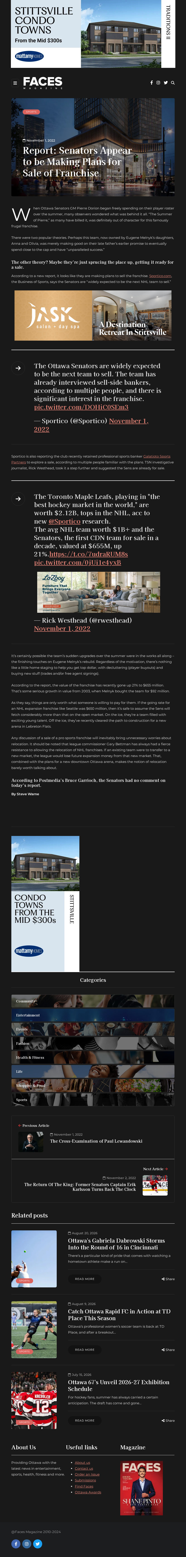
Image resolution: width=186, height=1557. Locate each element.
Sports (31, 111)
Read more (85, 1279)
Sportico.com (160, 276)
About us (82, 1462)
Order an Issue (87, 1474)
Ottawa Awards (88, 1492)
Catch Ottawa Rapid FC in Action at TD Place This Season (119, 1314)
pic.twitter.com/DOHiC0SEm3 (81, 406)
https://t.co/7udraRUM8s (88, 553)
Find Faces (84, 1486)
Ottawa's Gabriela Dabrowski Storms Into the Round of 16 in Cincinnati (116, 1243)
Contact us (84, 1468)
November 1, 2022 (62, 628)
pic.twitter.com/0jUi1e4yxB (77, 562)
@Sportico (65, 520)
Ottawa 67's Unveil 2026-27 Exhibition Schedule (118, 1385)
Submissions (85, 1480)
